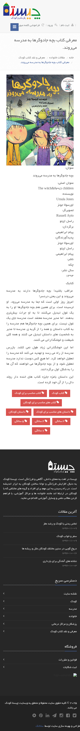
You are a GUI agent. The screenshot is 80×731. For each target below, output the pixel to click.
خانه (71, 57)
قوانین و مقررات (68, 660)
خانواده (73, 616)
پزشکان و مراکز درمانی (64, 624)
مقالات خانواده (57, 57)
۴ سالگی (40, 421)
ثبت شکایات (70, 667)
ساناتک (40, 726)
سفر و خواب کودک (67, 536)
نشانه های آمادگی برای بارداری (60, 561)
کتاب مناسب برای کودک (28, 393)
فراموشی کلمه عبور (29, 25)
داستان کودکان (17, 412)
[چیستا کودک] (22, 11)
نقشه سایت (70, 594)
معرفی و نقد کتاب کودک (32, 57)
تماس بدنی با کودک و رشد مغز (60, 523)
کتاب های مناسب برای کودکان (40, 402)
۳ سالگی (60, 421)
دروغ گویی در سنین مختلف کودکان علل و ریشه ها (49, 548)
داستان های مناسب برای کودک (53, 412)
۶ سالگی (40, 430)
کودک (73, 601)
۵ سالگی (20, 421)
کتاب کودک (58, 393)
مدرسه (73, 609)
